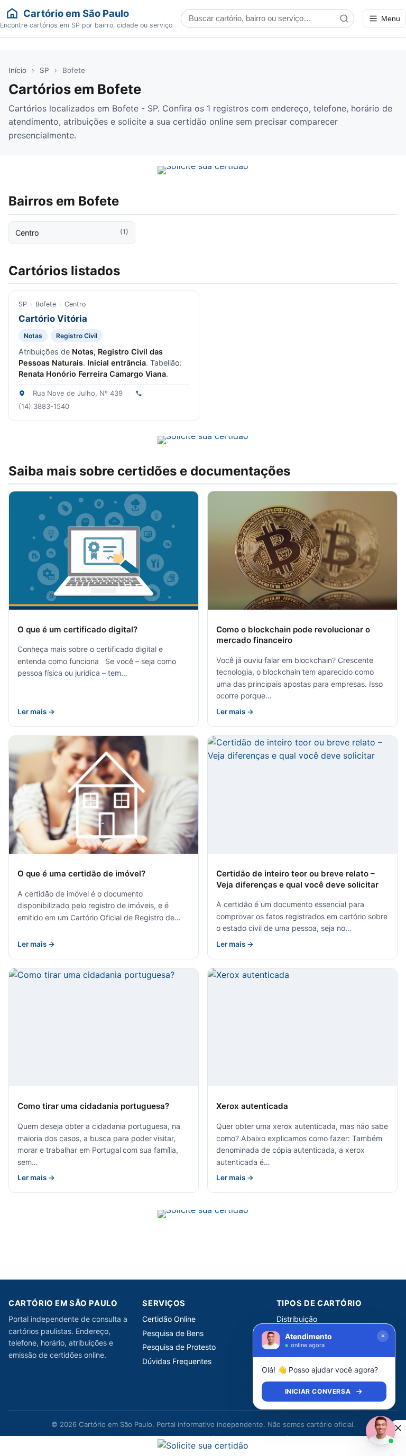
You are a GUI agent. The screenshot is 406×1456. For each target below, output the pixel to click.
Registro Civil (76, 336)
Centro (71, 232)
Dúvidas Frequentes (176, 1361)
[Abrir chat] (380, 1430)
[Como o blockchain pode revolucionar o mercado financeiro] (302, 550)
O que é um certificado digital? (77, 629)
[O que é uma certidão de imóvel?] (103, 795)
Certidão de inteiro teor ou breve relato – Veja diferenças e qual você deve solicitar (297, 879)
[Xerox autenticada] (302, 1027)
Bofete (45, 304)
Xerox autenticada (252, 1106)
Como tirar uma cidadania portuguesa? (93, 1106)
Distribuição (296, 1318)
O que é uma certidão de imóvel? (81, 874)
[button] (398, 1428)
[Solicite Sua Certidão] (203, 170)
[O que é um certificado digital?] (103, 550)
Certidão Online (169, 1318)
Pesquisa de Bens (173, 1333)
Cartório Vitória (53, 318)
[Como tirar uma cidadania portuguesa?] (103, 1027)
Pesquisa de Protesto (179, 1346)
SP (44, 70)
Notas (33, 336)
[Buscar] (344, 18)
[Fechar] (383, 1336)
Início (17, 70)
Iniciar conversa (318, 1391)
